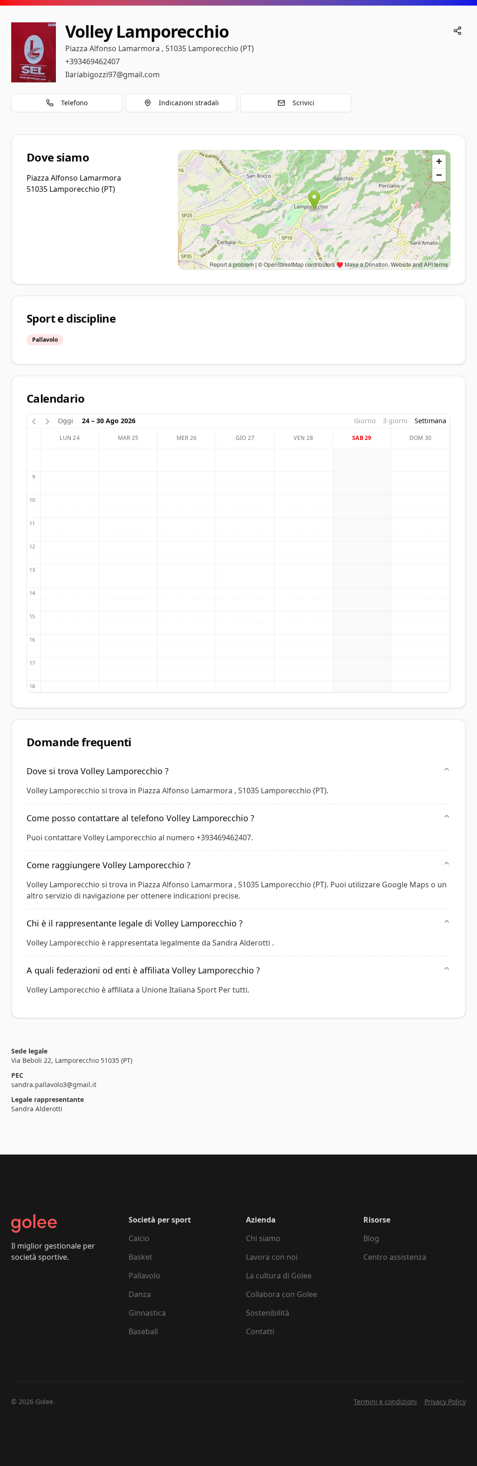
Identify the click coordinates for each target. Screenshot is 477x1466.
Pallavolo (144, 1275)
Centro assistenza (394, 1257)
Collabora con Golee (281, 1294)
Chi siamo (263, 1238)
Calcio (139, 1238)
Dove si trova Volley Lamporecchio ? (98, 771)
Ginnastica (147, 1313)
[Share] (457, 30)
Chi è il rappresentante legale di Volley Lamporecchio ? (135, 923)
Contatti (260, 1331)
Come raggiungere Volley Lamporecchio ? (109, 865)
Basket (140, 1257)
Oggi (65, 420)
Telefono (74, 102)
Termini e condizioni (385, 1401)
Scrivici (303, 102)
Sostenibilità (267, 1313)
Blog (371, 1238)
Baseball (143, 1331)
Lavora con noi (272, 1257)
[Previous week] (34, 420)
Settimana (430, 420)
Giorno (365, 420)
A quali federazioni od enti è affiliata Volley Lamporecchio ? (143, 970)
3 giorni (395, 420)
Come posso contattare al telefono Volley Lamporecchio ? (140, 818)
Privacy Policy (445, 1401)
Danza (140, 1294)
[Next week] (48, 420)
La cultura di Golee (279, 1275)
